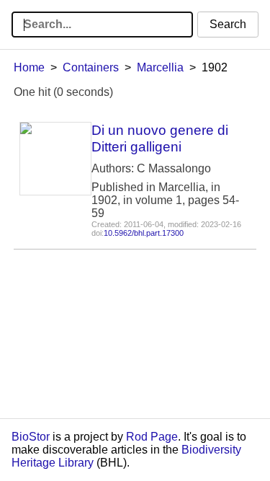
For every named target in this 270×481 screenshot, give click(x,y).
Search (228, 24)
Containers (91, 67)
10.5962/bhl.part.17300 (144, 233)
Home (29, 67)
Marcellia (160, 67)
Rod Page (152, 437)
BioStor (31, 437)
